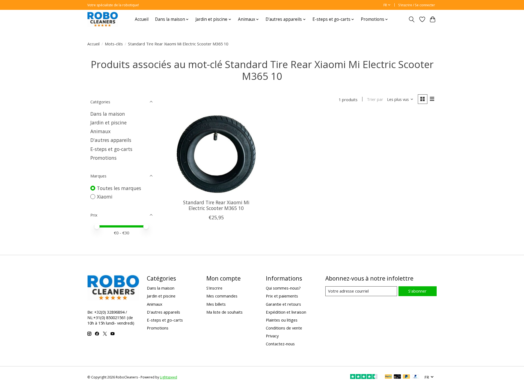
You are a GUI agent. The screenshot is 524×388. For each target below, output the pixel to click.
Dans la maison (107, 113)
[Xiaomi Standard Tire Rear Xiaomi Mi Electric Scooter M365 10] (216, 154)
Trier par (375, 99)
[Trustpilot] (363, 377)
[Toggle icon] (412, 19)
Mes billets (216, 304)
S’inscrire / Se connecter (416, 5)
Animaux (100, 131)
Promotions (103, 157)
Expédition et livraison (286, 312)
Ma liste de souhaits (224, 312)
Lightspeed (168, 377)
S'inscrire (214, 288)
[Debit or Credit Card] (397, 377)
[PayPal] (388, 377)
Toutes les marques (119, 188)
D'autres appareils (110, 140)
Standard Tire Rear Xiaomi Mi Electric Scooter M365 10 (216, 205)
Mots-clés (114, 43)
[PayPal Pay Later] (406, 377)
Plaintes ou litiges (281, 320)
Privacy (272, 336)
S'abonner (417, 291)
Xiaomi (104, 196)
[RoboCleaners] (102, 19)
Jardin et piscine (108, 122)
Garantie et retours (283, 304)
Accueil (141, 19)
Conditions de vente (284, 328)
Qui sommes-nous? (283, 288)
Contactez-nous (280, 343)
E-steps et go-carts (111, 149)
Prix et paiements (282, 296)
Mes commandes (221, 296)
